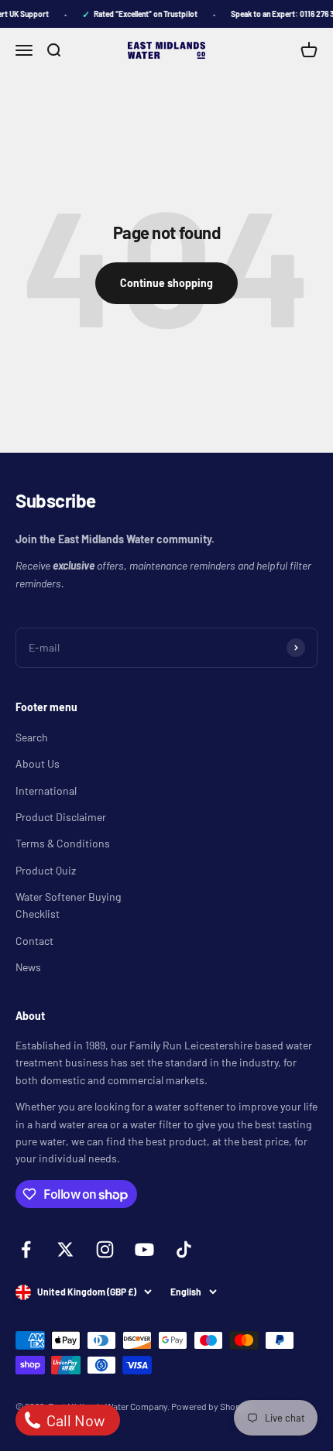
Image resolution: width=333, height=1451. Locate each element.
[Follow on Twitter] (65, 1249)
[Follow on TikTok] (183, 1249)
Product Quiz (45, 870)
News (28, 967)
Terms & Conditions (62, 843)
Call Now (74, 1420)
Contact (34, 940)
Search (31, 737)
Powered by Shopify (211, 1406)
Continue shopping (166, 282)
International (46, 790)
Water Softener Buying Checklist (68, 905)
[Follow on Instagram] (104, 1249)
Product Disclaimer (60, 816)
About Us (37, 763)
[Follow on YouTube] (144, 1249)
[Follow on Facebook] (25, 1249)
